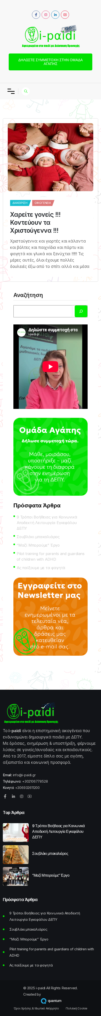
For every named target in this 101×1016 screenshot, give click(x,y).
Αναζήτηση (28, 295)
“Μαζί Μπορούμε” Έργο (38, 545)
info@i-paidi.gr (24, 775)
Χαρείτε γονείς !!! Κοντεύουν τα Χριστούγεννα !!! (35, 222)
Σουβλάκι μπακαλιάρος (38, 536)
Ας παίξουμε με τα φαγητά (41, 567)
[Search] (81, 311)
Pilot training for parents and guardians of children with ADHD (51, 556)
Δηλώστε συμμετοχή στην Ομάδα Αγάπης (50, 62)
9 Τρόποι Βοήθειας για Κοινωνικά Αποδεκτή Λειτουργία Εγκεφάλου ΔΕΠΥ (47, 523)
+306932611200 (27, 787)
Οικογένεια (43, 203)
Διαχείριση (19, 203)
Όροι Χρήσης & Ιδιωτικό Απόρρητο (36, 1008)
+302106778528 (35, 781)
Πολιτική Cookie (76, 1008)
